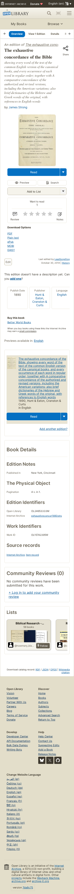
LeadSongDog (62, 259)
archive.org (19, 881)
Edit (8, 262)
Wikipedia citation (64, 671)
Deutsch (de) (15, 787)
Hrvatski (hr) (14, 809)
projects (17, 878)
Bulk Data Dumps (17, 745)
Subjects (43, 706)
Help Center (45, 736)
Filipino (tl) (13, 849)
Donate (36, 4)
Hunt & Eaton (39, 296)
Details (55, 33)
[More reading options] (63, 172)
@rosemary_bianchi (25, 645)
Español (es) (14, 796)
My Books (18, 24)
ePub (10, 241)
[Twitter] (49, 760)
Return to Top (46, 719)
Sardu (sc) (13, 831)
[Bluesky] (41, 760)
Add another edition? (53, 429)
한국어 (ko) (14, 818)
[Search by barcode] (58, 13)
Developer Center (17, 736)
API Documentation (18, 741)
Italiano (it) (13, 813)
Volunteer (12, 697)
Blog (9, 710)
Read (33, 172)
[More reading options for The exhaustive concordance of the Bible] (63, 191)
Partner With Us (16, 702)
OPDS (53, 669)
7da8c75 (28, 887)
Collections (45, 710)
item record (32, 554)
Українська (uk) (16, 840)
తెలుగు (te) (13, 835)
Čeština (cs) (14, 783)
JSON (45, 669)
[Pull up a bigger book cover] (37, 165)
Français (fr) (14, 801)
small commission (27, 331)
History (66, 262)
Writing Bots (14, 749)
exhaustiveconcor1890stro (46, 515)
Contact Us (45, 741)
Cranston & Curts (39, 303)
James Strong (18, 107)
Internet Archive (16, 554)
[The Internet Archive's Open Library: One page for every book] (16, 13)
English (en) (14, 792)
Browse (53, 24)
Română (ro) (14, 827)
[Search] (49, 13)
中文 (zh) (12, 844)
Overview (17, 33)
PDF (9, 233)
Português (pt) (16, 822)
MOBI (10, 245)
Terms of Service (17, 715)
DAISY (11, 250)
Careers (11, 706)
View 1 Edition (36, 33)
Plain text (13, 237)
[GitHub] (57, 760)
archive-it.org (40, 881)
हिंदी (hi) (11, 805)
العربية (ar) (13, 779)
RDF (38, 669)
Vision (10, 693)
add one (15, 278)
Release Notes (47, 754)
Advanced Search (49, 715)
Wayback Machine (48, 878)
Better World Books (19, 322)
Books (42, 697)
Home (41, 693)
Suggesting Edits (48, 745)
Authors (43, 702)
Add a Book (45, 749)
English (62, 294)
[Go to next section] (69, 33)
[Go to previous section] (4, 33)
